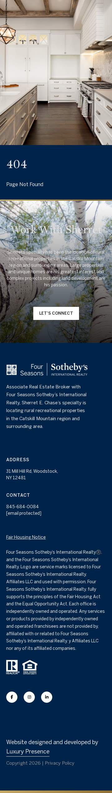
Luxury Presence (27, 751)
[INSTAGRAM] (29, 697)
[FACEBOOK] (11, 697)
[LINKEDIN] (46, 697)
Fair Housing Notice (26, 537)
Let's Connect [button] (56, 313)
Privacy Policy (59, 763)
